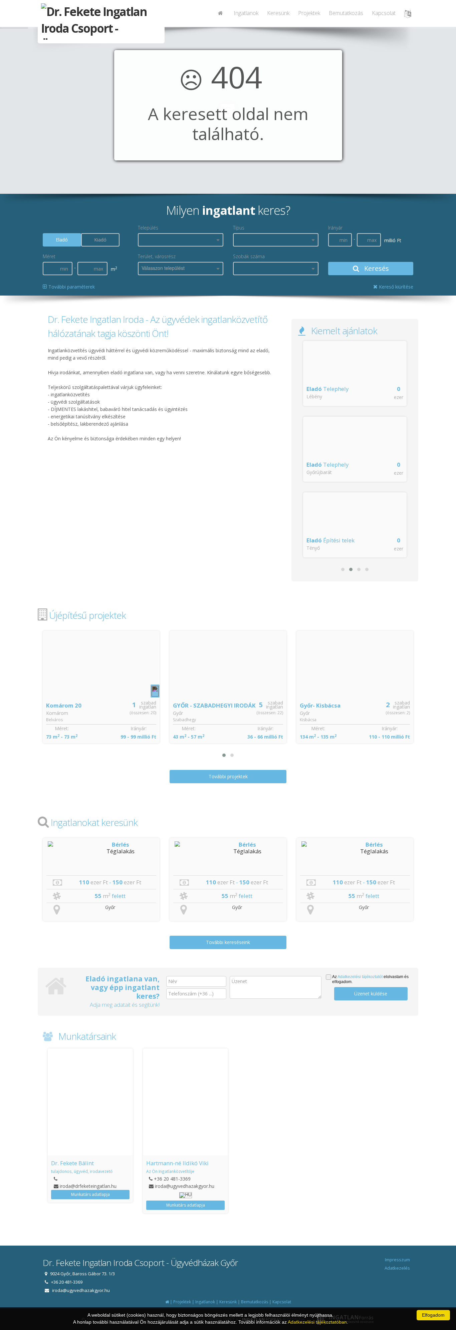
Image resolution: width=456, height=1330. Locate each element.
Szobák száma (249, 256)
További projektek (228, 776)
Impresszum (397, 1260)
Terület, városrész (157, 256)
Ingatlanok (246, 13)
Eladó (62, 240)
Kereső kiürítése (395, 287)
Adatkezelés (397, 1268)
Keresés (376, 268)
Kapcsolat (384, 13)
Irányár (335, 228)
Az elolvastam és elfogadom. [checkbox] (370, 979)
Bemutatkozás (346, 13)
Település (148, 228)
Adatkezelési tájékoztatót (360, 976)
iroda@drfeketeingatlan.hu (373, 1186)
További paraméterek (71, 287)
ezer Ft (99, 882)
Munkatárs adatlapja (90, 1205)
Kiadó (100, 240)
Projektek (309, 13)
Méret (49, 256)
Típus (238, 228)
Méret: (62, 728)
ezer (398, 397)
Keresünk (278, 13)
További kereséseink (228, 942)
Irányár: (139, 728)
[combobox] (180, 240)
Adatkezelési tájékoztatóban (317, 1322)
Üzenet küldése (370, 993)
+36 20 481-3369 (77, 1179)
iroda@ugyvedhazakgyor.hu (89, 1186)
